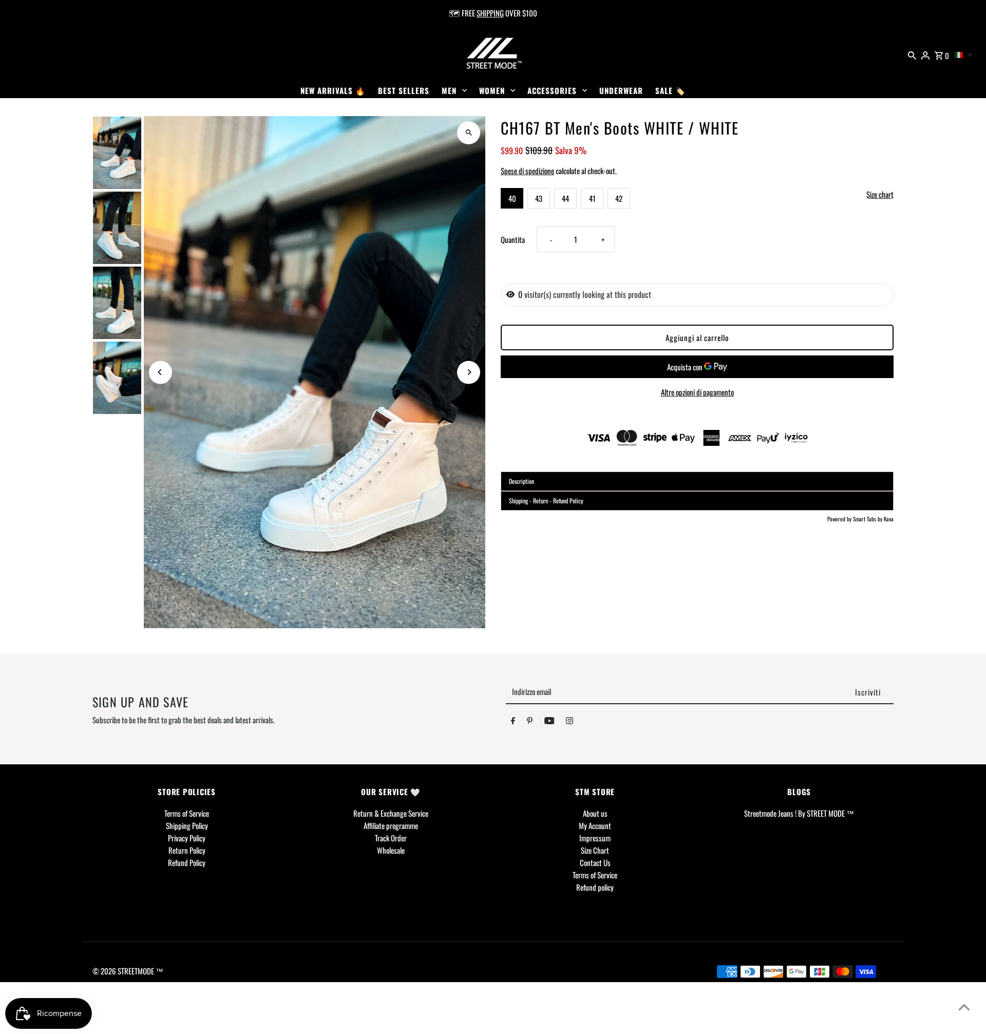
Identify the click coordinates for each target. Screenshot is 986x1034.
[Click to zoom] (468, 132)
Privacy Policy (186, 837)
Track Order (391, 837)
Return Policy (186, 850)
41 (592, 198)
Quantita (513, 239)
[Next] (468, 372)
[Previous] (160, 372)
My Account (595, 825)
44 (565, 198)
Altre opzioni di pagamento (697, 392)
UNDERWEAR (621, 90)
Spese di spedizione (527, 170)
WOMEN (492, 90)
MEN (449, 90)
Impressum (595, 837)
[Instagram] (569, 722)
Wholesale (391, 850)
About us (595, 813)
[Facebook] (513, 722)
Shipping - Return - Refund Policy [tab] (546, 500)
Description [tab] (521, 481)
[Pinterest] (530, 722)
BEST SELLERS (403, 90)
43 (538, 198)
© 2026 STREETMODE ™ (127, 970)
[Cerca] (912, 54)
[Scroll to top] (964, 1007)
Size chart (880, 195)
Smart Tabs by (868, 519)
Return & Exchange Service (390, 813)
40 (512, 198)
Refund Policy (186, 862)
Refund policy (595, 887)
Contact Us (595, 862)
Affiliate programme (391, 825)
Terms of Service (186, 813)
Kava (889, 519)
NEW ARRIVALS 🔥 (333, 90)
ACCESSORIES (552, 90)
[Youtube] (549, 722)
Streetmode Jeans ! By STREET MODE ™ (799, 813)
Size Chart (595, 850)
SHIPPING (490, 12)
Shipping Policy (187, 825)
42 (618, 198)
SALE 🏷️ (670, 90)
